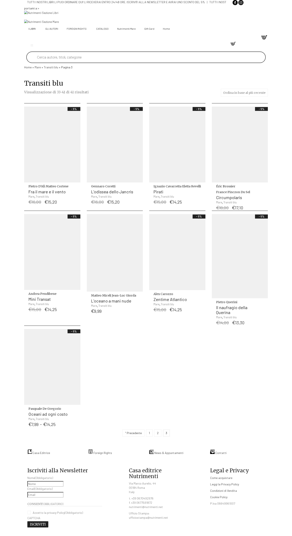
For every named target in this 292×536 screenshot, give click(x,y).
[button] (76, 189)
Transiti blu (51, 67)
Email (40, 488)
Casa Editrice (41, 453)
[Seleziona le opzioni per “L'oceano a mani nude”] (139, 298)
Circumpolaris (229, 197)
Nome (40, 478)
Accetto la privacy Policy (58, 512)
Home (28, 67)
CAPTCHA (33, 518)
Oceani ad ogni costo (48, 414)
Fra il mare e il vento (47, 191)
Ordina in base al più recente (244, 93)
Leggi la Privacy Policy (224, 484)
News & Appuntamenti (168, 453)
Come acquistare (221, 478)
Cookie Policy (218, 497)
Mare (38, 67)
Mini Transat (39, 299)
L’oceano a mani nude (111, 300)
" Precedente (133, 433)
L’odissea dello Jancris (112, 191)
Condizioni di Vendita (223, 490)
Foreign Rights (102, 453)
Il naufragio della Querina (231, 310)
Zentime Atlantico (170, 299)
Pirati (158, 191)
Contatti (221, 453)
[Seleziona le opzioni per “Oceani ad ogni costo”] (76, 411)
